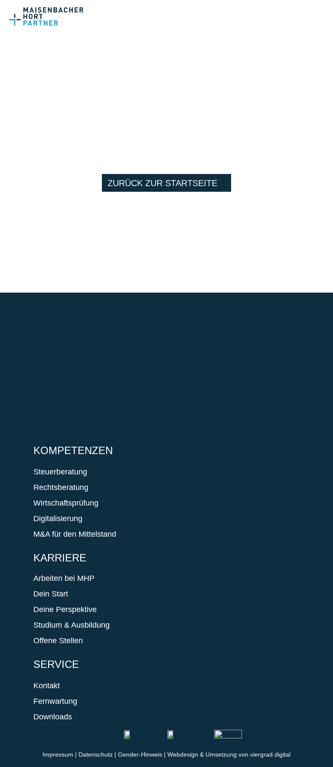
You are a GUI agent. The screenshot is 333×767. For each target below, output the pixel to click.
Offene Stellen (58, 640)
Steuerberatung (60, 471)
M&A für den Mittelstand (74, 534)
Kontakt (46, 685)
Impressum (57, 754)
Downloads (52, 716)
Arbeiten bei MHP (64, 578)
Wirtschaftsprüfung (65, 503)
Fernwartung (55, 701)
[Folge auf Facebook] (44, 362)
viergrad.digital (270, 754)
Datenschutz (95, 754)
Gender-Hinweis (140, 754)
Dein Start (50, 594)
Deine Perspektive (65, 609)
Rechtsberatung (60, 487)
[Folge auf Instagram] (70, 362)
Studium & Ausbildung (71, 625)
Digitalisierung (57, 518)
